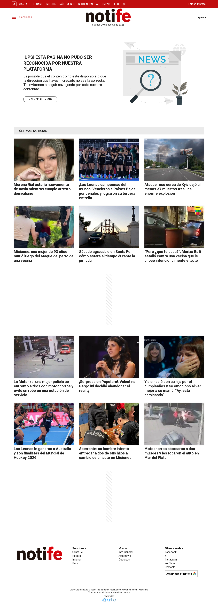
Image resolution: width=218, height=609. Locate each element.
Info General (86, 4)
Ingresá (201, 17)
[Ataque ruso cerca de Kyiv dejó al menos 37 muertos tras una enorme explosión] (174, 160)
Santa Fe (24, 4)
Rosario (38, 4)
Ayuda (127, 592)
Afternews (103, 4)
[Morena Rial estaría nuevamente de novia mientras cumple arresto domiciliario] (44, 160)
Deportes (119, 4)
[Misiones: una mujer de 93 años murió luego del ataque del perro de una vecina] (44, 227)
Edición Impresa (197, 4)
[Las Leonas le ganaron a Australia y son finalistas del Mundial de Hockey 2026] (44, 424)
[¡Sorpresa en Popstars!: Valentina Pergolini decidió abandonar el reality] (109, 357)
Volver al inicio (40, 99)
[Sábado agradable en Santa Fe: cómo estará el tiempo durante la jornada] (109, 227)
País (61, 4)
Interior (51, 4)
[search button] (14, 4)
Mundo (71, 4)
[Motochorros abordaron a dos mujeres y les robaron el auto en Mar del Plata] (174, 424)
